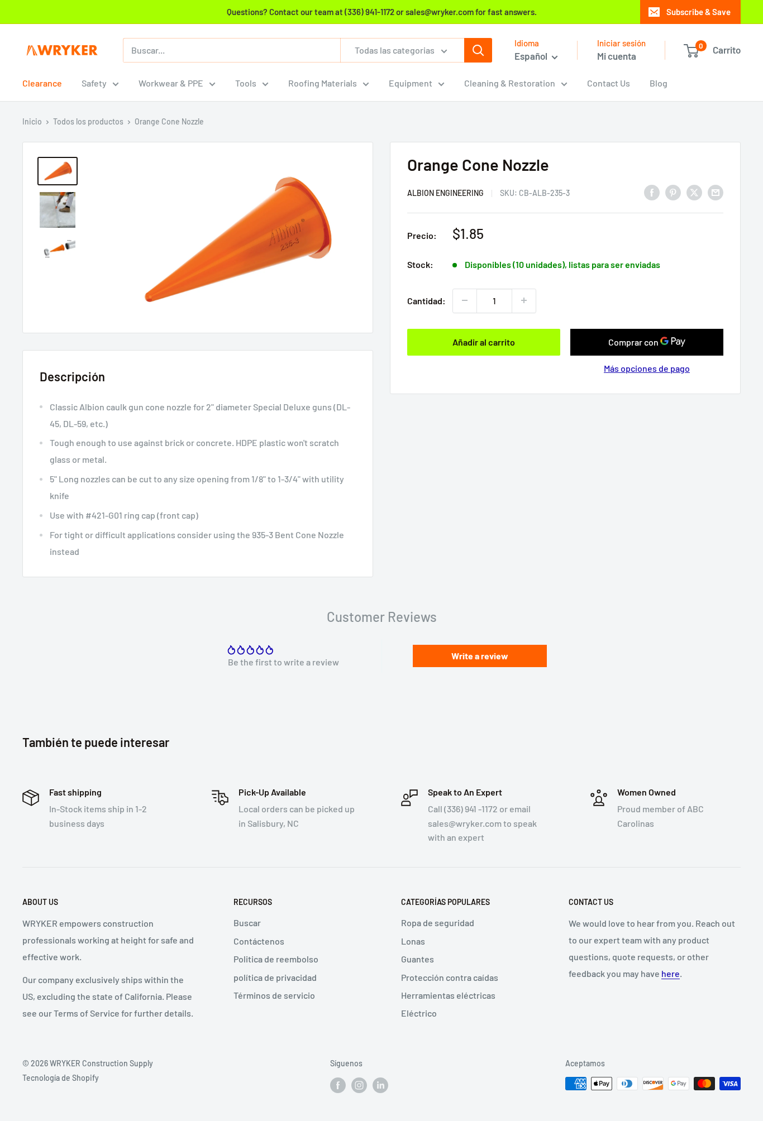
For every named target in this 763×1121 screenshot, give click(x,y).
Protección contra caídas (449, 977)
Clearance (42, 83)
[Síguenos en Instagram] (359, 1085)
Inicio (32, 121)
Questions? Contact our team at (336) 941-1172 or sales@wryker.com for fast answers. (382, 12)
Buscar (247, 922)
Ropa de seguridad (437, 922)
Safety (94, 83)
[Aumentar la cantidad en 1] (524, 300)
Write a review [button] (479, 655)
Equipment (410, 83)
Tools (245, 83)
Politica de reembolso (275, 959)
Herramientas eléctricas (448, 995)
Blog (658, 83)
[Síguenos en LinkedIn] (380, 1085)
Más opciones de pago (647, 367)
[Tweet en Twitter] (694, 191)
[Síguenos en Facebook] (338, 1085)
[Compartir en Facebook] (652, 191)
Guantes (417, 959)
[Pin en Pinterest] (673, 191)
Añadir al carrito (483, 341)
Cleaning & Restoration (509, 83)
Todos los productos (88, 121)
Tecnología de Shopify (60, 1077)
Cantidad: (426, 300)
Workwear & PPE (171, 83)
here (670, 973)
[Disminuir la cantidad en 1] (464, 300)
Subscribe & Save (698, 12)
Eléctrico (419, 1013)
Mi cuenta (616, 55)
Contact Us (608, 83)
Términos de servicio (274, 995)
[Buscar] (478, 50)
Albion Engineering (445, 192)
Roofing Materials (322, 83)
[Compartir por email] (715, 191)
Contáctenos (258, 941)
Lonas (413, 941)
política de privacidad (275, 977)
